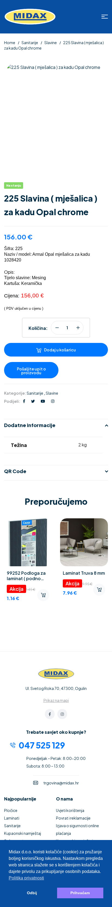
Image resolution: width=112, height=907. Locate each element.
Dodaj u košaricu (60, 349)
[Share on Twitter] (33, 401)
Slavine (50, 42)
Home (9, 42)
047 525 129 (42, 745)
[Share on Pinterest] (43, 401)
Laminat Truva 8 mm (84, 573)
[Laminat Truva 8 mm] (84, 542)
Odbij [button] (32, 893)
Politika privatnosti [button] (26, 878)
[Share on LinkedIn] (52, 401)
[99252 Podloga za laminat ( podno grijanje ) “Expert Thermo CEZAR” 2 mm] (28, 542)
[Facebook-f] (50, 714)
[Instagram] (62, 714)
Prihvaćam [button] (80, 893)
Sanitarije (29, 42)
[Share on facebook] (24, 401)
